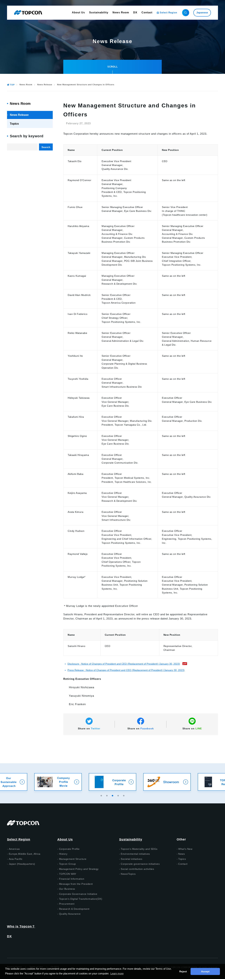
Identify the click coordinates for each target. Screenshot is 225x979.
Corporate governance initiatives (140, 863)
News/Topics (128, 873)
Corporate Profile (69, 849)
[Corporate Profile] (58, 782)
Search (45, 147)
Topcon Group (67, 863)
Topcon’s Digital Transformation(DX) (80, 898)
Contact (183, 863)
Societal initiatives (131, 859)
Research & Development (74, 908)
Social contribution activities (137, 869)
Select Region (18, 839)
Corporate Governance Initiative (78, 894)
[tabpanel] (112, 782)
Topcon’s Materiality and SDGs (139, 849)
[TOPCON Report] (167, 782)
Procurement (67, 903)
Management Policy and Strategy (79, 869)
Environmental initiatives (135, 853)
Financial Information (71, 878)
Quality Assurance (70, 913)
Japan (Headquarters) (22, 863)
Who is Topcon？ (21, 926)
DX (9, 936)
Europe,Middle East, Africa (24, 853)
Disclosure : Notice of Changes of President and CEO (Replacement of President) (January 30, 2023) (124, 663)
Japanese (202, 12)
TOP (12, 85)
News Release (44, 85)
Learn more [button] (117, 973)
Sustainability (130, 839)
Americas (14, 849)
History (63, 853)
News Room (26, 85)
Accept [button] (205, 971)
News (181, 853)
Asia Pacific (15, 859)
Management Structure (72, 859)
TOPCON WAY (67, 873)
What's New (185, 849)
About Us (65, 839)
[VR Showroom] (112, 782)
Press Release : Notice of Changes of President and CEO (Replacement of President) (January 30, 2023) (126, 670)
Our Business (67, 888)
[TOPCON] (28, 12)
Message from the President (76, 883)
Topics (14, 123)
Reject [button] (183, 971)
